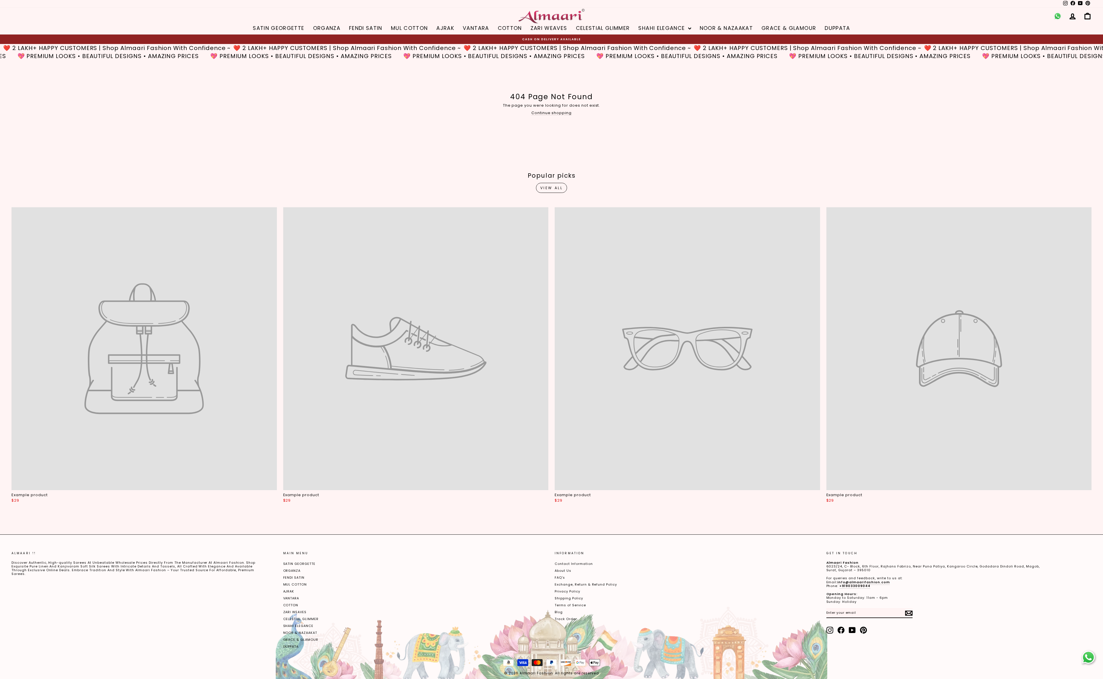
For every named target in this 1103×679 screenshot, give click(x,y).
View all (551, 187)
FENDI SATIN (365, 28)
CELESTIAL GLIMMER (603, 28)
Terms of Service (570, 605)
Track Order (566, 619)
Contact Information (574, 563)
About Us (563, 570)
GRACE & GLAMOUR (788, 28)
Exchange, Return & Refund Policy (586, 584)
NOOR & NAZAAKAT (726, 28)
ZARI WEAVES (549, 28)
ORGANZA (326, 28)
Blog (559, 612)
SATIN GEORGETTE (278, 28)
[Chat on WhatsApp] (1088, 657)
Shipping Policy (569, 598)
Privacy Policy (567, 591)
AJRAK (445, 28)
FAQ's (560, 577)
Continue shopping (551, 113)
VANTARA (476, 28)
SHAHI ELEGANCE (662, 28)
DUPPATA (837, 28)
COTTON (510, 28)
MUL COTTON (409, 28)
